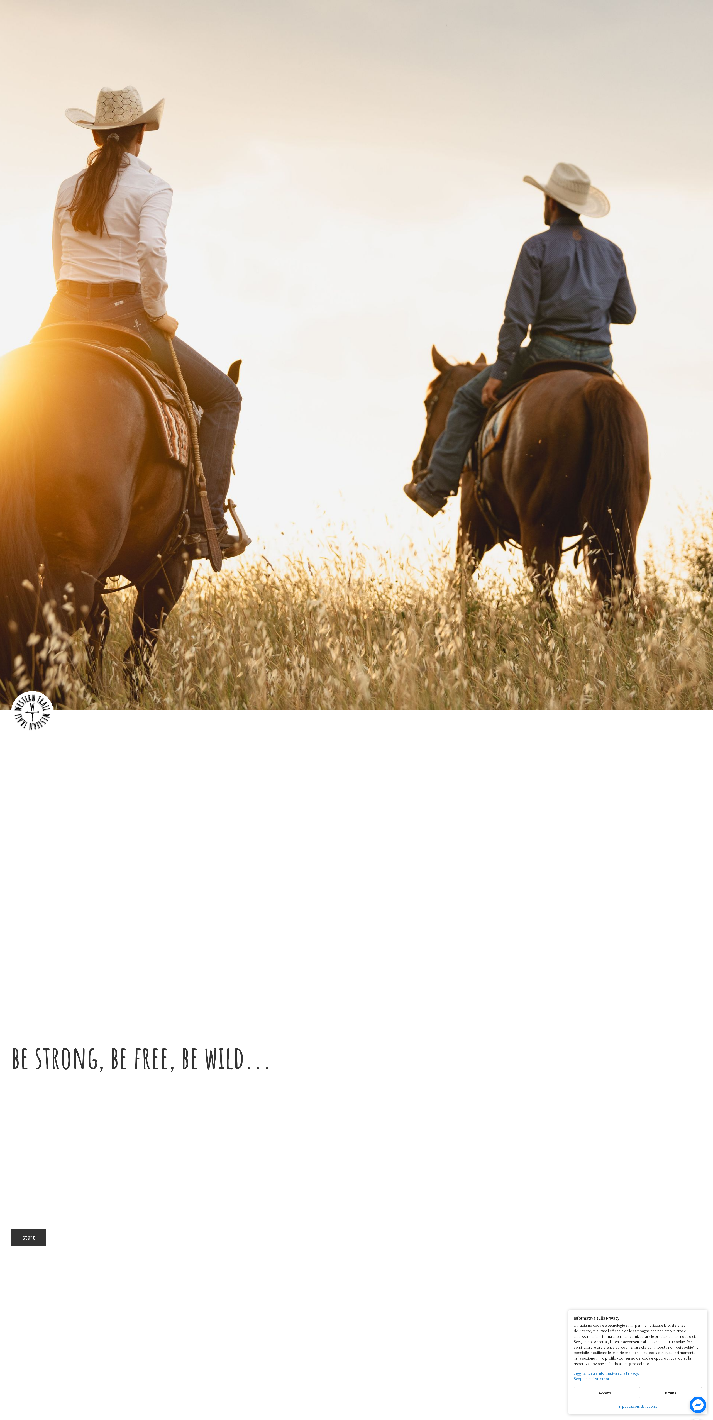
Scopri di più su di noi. (592, 1378)
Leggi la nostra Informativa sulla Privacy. (606, 1373)
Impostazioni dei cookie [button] (638, 1406)
